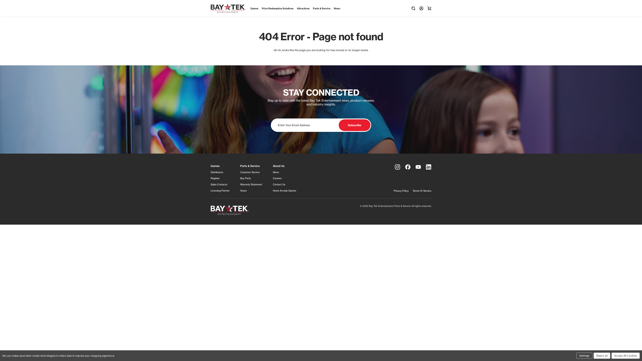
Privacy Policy (401, 190)
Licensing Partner (220, 190)
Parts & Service (250, 166)
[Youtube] (418, 167)
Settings (584, 355)
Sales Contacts (219, 184)
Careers (277, 178)
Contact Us (279, 184)
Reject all (602, 355)
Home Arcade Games (284, 190)
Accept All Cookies (625, 355)
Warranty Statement (251, 184)
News (276, 172)
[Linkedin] (428, 167)
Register (215, 178)
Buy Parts (245, 178)
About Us (279, 166)
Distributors (217, 172)
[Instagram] (397, 167)
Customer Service (250, 172)
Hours (243, 190)
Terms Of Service (422, 190)
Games (215, 166)
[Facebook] (408, 167)
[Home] (230, 210)
